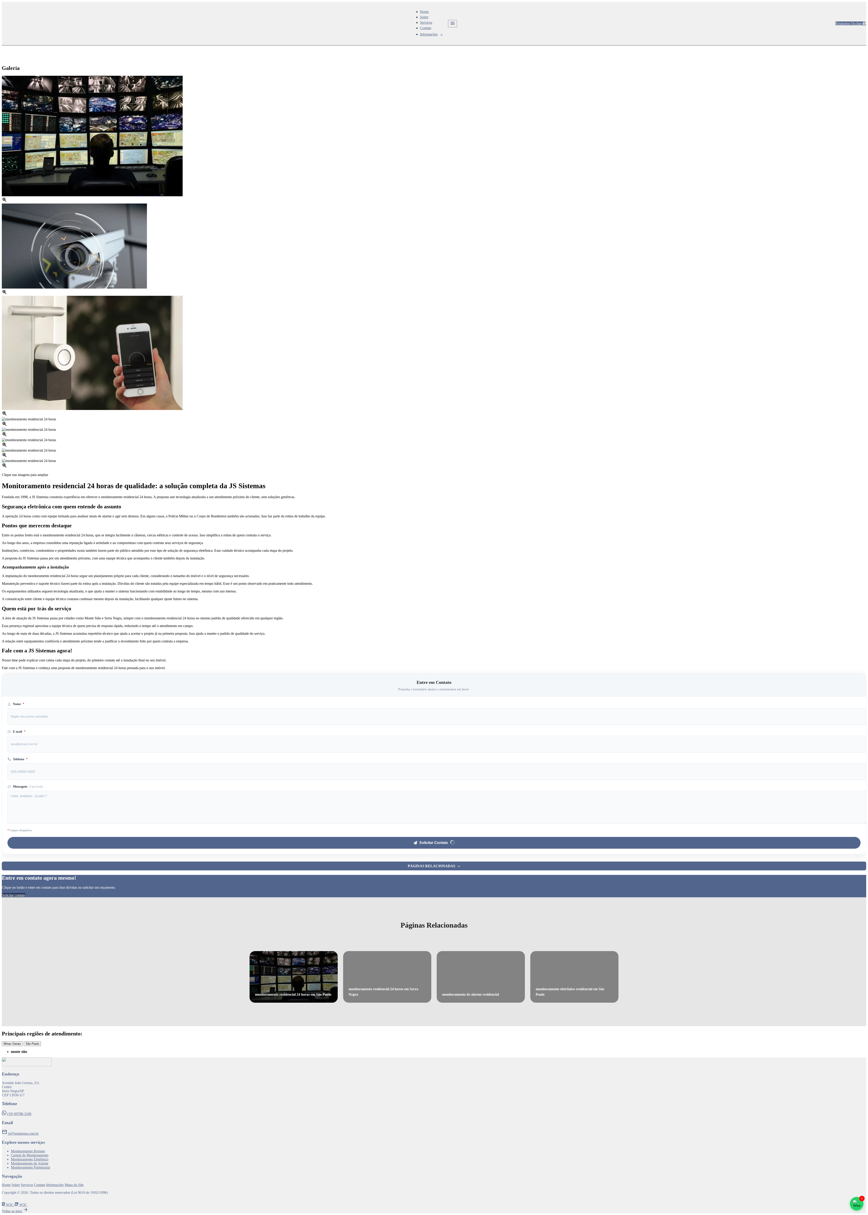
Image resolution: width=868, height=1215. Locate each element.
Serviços (426, 22)
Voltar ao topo (15, 1211)
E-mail (19, 731)
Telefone (20, 759)
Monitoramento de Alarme (29, 1163)
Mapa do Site (74, 1185)
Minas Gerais (12, 1043)
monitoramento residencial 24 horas (69, 48)
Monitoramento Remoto (28, 1151)
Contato (425, 28)
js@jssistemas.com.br (20, 1133)
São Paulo (32, 1043)
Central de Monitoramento (29, 1155)
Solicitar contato (13, 895)
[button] (434, 866)
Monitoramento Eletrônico (29, 1159)
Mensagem (28, 786)
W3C (9, 1205)
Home (424, 12)
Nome (18, 704)
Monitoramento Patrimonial (30, 1167)
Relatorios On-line (849, 23)
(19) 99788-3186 (18, 1114)
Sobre (424, 17)
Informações (429, 34)
